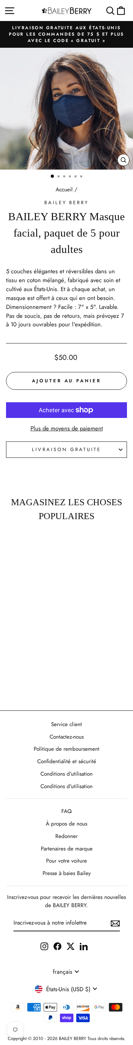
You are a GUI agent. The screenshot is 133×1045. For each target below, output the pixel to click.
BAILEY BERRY (66, 202)
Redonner (66, 836)
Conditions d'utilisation (66, 774)
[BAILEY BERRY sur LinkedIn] (84, 946)
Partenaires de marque (67, 849)
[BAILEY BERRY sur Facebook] (57, 946)
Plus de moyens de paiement (67, 428)
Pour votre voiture (66, 861)
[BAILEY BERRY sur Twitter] (70, 946)
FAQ (66, 811)
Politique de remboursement (66, 749)
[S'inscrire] (115, 923)
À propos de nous (66, 824)
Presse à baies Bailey (67, 873)
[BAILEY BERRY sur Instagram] (44, 946)
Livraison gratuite (66, 449)
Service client (66, 724)
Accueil (64, 189)
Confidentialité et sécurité (66, 761)
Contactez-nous (67, 737)
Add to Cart (22, 684)
